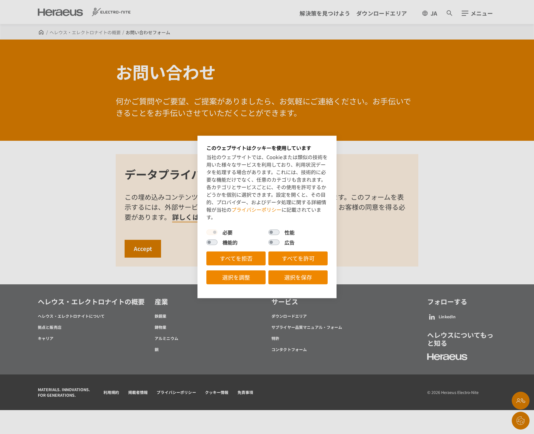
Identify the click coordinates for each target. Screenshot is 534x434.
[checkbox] (211, 232)
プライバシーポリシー (256, 209)
